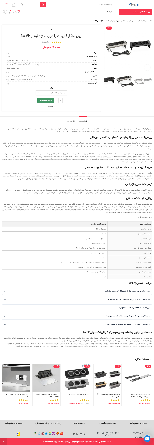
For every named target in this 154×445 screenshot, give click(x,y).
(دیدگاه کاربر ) (46, 42)
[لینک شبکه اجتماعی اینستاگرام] (84, 434)
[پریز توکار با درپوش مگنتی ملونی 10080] (77, 378)
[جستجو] (43, 4)
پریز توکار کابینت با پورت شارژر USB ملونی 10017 (108, 395)
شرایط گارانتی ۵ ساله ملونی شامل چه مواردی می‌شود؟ (133, 307)
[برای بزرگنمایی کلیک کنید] (147, 67)
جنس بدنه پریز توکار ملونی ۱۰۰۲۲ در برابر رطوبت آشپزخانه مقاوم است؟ (127, 324)
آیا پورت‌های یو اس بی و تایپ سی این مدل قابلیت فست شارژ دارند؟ (128, 299)
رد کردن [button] (3, 441)
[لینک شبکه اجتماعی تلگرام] (74, 434)
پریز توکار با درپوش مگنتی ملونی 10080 (78, 395)
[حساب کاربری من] (21, 4)
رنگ (51, 88)
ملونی (51, 29)
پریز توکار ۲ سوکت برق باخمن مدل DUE (17, 395)
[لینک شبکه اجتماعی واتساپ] (77, 434)
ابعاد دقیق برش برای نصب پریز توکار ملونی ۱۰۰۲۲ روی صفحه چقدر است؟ (127, 291)
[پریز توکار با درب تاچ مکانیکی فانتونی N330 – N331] (46, 378)
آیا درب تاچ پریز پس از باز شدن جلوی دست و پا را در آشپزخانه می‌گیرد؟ (128, 316)
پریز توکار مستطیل (127, 21)
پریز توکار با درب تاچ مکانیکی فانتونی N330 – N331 (47, 395)
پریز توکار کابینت (141, 21)
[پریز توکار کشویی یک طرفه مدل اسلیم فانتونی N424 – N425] (138, 378)
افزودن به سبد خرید (46, 100)
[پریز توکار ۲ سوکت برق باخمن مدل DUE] (16, 378)
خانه (150, 21)
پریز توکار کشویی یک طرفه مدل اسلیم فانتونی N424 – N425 (140, 395)
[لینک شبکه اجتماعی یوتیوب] (81, 434)
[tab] (83, 120)
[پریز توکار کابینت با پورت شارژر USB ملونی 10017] (107, 378)
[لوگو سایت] (134, 4)
